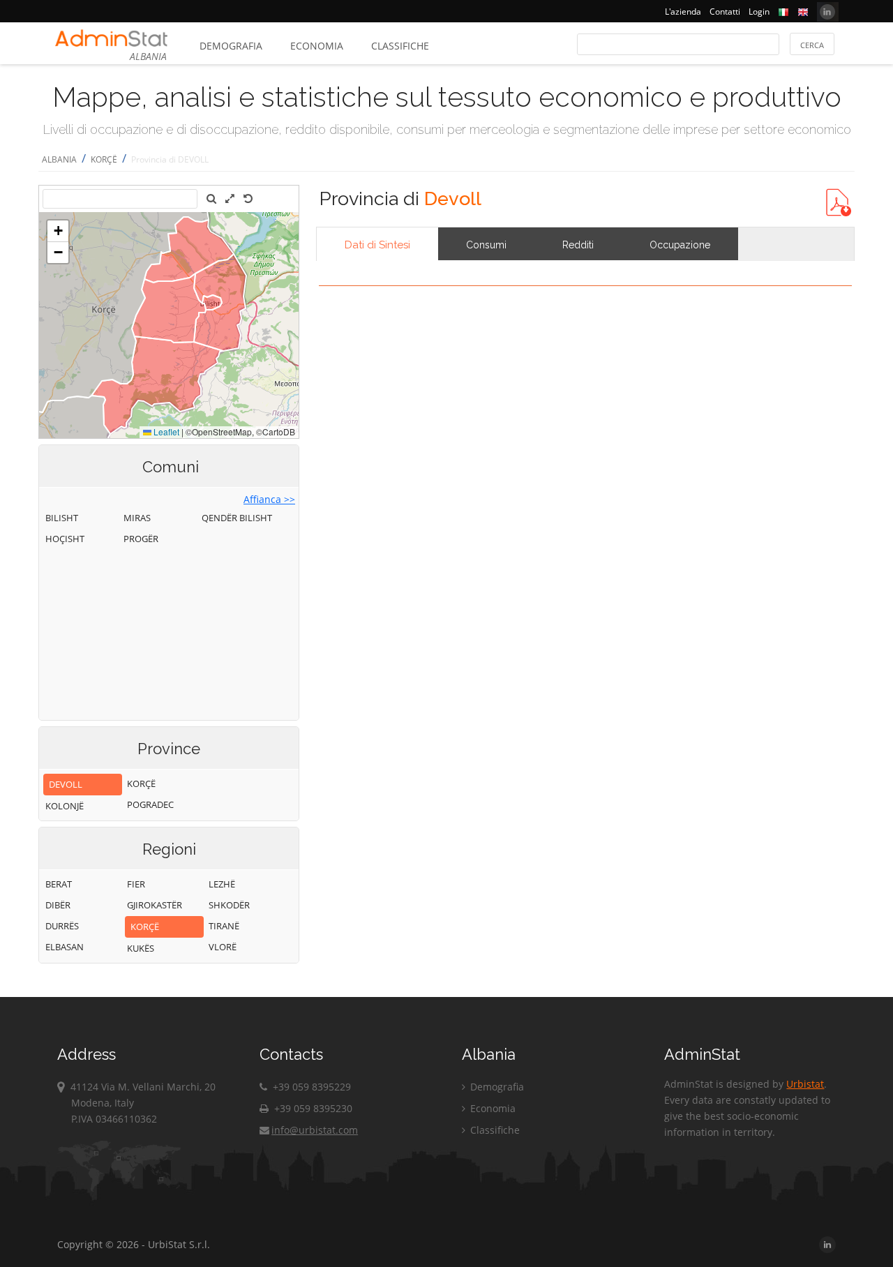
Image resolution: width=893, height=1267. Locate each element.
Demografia (231, 45)
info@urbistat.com (314, 1130)
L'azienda (683, 11)
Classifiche (400, 45)
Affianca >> (269, 499)
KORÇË (104, 159)
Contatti (725, 11)
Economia (316, 45)
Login (759, 11)
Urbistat (805, 1083)
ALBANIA (59, 159)
